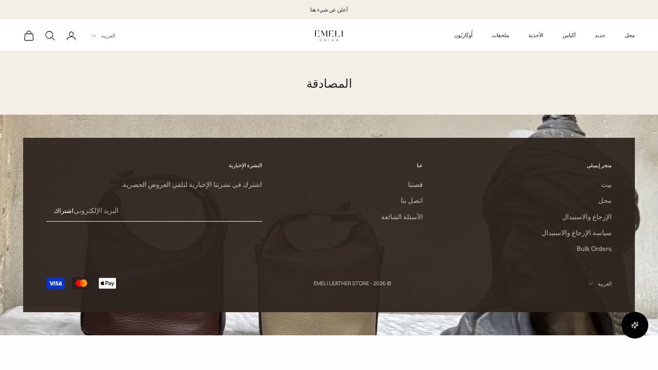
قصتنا (415, 184)
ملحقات (500, 35)
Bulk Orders (594, 248)
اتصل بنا (412, 200)
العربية (108, 35)
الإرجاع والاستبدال (587, 216)
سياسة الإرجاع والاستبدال (576, 232)
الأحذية (535, 35)
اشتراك (64, 210)
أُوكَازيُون (463, 35)
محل (630, 35)
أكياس (569, 35)
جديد (600, 35)
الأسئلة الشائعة (402, 216)
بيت (606, 184)
